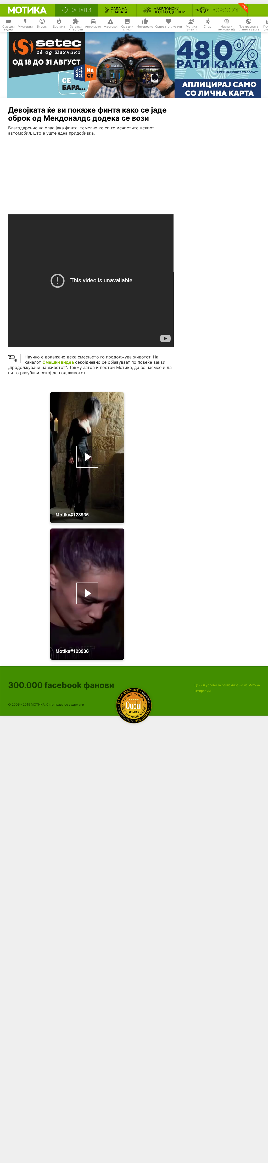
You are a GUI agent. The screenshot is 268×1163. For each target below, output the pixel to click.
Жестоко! (111, 26)
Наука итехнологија (226, 28)
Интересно (145, 26)
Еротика (59, 26)
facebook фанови (61, 685)
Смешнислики (127, 28)
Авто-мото (93, 26)
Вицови (42, 26)
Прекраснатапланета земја (248, 28)
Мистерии (25, 26)
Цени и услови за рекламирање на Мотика (227, 685)
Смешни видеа (58, 362)
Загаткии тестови (76, 28)
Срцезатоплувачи (168, 26)
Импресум (202, 691)
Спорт (208, 26)
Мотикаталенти (191, 28)
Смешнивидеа (8, 28)
